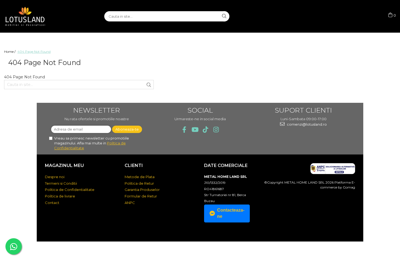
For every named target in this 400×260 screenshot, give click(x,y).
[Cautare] (224, 16)
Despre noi (54, 177)
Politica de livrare (60, 196)
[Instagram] (216, 129)
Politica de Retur (139, 183)
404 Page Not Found (34, 51)
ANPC (130, 202)
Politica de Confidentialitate (69, 189)
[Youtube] (194, 129)
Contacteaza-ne (230, 213)
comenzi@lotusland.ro (306, 124)
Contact (52, 202)
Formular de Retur (141, 196)
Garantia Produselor (142, 189)
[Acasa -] (31, 16)
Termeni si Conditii (61, 183)
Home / (10, 51)
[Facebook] (184, 129)
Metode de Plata (140, 177)
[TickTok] (205, 129)
